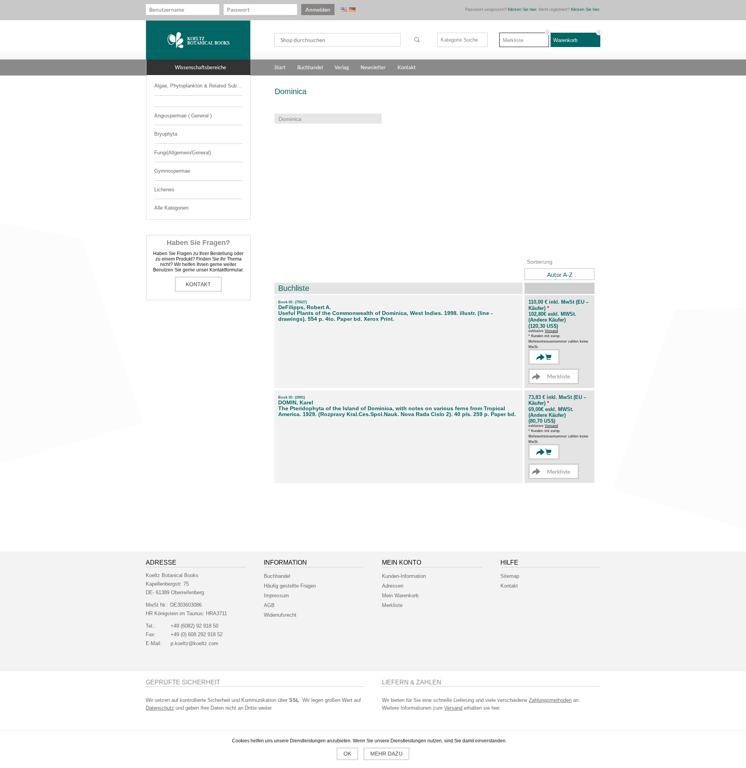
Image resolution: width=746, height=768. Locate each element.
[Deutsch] (352, 9)
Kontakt (198, 284)
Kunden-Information (404, 576)
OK (347, 754)
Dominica (290, 119)
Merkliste (392, 605)
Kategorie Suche (459, 40)
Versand (551, 331)
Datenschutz (160, 708)
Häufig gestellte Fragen (290, 586)
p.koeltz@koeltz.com (194, 643)
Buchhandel (277, 576)
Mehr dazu (386, 754)
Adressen (392, 586)
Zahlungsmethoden (550, 700)
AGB (269, 605)
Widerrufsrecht (280, 615)
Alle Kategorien (171, 208)
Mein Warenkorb (400, 595)
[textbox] (337, 40)
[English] (344, 9)
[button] (198, 67)
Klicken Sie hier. (522, 9)
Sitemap (509, 576)
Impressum (276, 595)
